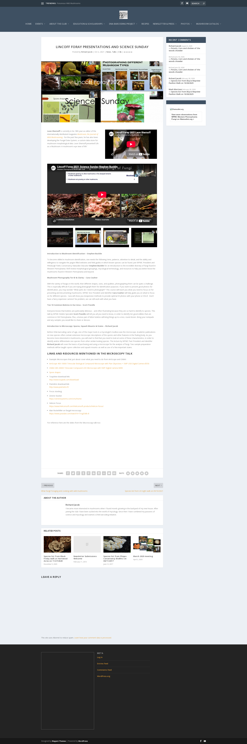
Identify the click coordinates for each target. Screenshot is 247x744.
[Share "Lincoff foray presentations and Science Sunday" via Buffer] (98, 473)
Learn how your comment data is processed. (93, 637)
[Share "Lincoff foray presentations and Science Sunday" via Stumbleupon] (104, 473)
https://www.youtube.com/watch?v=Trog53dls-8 (69, 413)
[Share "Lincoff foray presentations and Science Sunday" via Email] (109, 473)
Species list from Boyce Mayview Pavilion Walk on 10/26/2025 (184, 81)
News (108, 52)
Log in (100, 657)
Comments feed (104, 670)
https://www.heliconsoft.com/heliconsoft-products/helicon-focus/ (76, 406)
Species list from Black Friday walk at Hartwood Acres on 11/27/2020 (56, 558)
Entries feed (102, 663)
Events (39, 24)
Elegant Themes (59, 741)
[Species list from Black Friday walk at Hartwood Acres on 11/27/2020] (57, 544)
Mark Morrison (175, 89)
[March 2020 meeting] (147, 544)
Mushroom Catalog (207, 24)
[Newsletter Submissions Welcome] (87, 544)
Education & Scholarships (88, 24)
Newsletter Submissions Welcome (85, 557)
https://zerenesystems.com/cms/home (65, 399)
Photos (185, 24)
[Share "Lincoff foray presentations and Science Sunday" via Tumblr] (83, 473)
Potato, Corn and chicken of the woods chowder (184, 49)
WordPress (83, 741)
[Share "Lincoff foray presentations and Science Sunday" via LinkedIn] (93, 473)
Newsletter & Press (163, 24)
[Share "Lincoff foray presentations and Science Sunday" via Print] (114, 473)
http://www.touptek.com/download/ (64, 379)
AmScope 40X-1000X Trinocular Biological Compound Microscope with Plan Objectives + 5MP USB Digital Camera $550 (99, 363)
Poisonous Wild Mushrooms (68, 3)
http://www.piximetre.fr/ (59, 387)
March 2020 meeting (143, 556)
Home (28, 24)
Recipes (145, 24)
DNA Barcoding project (122, 24)
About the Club (58, 24)
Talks (114, 52)
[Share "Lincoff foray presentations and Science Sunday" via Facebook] (67, 473)
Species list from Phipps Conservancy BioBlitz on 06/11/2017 (115, 558)
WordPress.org (103, 676)
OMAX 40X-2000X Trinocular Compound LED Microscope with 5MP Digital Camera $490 (86, 368)
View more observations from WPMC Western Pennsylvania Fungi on (184, 116)
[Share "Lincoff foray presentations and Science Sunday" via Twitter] (73, 473)
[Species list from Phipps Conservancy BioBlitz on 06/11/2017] (117, 544)
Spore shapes (55, 372)
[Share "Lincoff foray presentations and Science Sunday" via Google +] (78, 473)
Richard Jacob (86, 52)
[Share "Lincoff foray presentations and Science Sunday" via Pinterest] (88, 473)
